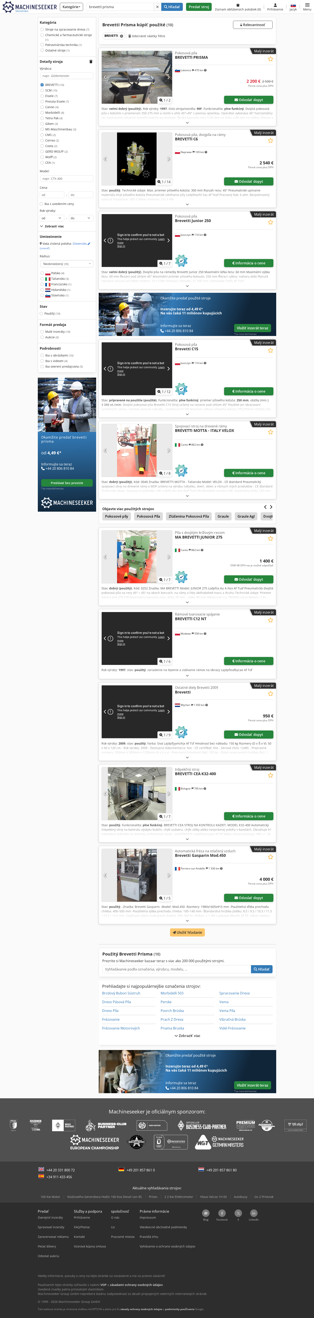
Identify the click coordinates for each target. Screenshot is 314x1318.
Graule (223, 516)
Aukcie (52, 337)
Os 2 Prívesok (263, 1197)
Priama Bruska (172, 1028)
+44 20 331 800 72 (60, 1170)
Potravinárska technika (63, 45)
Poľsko (57, 273)
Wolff (51, 157)
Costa (51, 146)
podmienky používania (179, 1309)
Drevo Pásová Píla (116, 1002)
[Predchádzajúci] (105, 77)
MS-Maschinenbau (60, 129)
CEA (50, 163)
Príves (153, 1197)
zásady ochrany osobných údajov (141, 1309)
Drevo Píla (110, 1010)
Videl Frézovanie (232, 1028)
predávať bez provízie (67, 483)
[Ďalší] (168, 77)
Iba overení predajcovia (64, 366)
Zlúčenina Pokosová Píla (189, 516)
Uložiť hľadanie (189, 932)
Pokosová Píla (148, 516)
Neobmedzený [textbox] (56, 264)
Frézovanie (111, 1019)
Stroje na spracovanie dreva (67, 29)
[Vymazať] (157, 7)
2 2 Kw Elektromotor (178, 1197)
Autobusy (240, 1197)
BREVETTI (54, 85)
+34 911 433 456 (59, 1177)
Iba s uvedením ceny (59, 204)
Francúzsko (60, 284)
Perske (166, 1002)
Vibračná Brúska (232, 1019)
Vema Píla (227, 1010)
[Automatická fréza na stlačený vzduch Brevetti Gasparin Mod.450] (137, 875)
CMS (50, 135)
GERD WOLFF (56, 151)
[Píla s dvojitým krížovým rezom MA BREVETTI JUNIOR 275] (137, 556)
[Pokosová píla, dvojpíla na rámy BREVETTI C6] (137, 159)
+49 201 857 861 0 (140, 1170)
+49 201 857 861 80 (221, 1170)
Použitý (52, 313)
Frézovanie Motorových (121, 1028)
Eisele (51, 96)
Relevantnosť (253, 24)
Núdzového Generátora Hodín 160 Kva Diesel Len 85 (104, 1197)
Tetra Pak (54, 118)
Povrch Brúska (172, 1010)
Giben (51, 124)
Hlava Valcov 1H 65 (213, 1197)
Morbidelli (54, 112)
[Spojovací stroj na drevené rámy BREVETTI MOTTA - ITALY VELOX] (137, 450)
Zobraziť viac (189, 1035)
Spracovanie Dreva (234, 993)
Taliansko (59, 279)
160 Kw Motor (50, 1197)
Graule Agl (246, 516)
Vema (224, 1002)
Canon (52, 107)
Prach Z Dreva (172, 1019)
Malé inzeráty (57, 332)
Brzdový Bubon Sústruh (121, 993)
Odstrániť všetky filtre (148, 36)
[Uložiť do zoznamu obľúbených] (270, 59)
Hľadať (173, 6)
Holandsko (60, 290)
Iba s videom (56, 361)
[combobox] (67, 263)
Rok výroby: (48, 211)
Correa (52, 140)
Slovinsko (59, 295)
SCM (51, 90)
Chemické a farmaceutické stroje (68, 37)
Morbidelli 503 (172, 993)
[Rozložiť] (187, 122)
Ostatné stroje (57, 50)
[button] (307, 7)
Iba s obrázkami (59, 355)
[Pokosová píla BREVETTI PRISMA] (137, 77)
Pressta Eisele (57, 101)
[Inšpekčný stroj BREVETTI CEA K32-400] (137, 793)
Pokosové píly (116, 516)
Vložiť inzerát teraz (252, 328)
